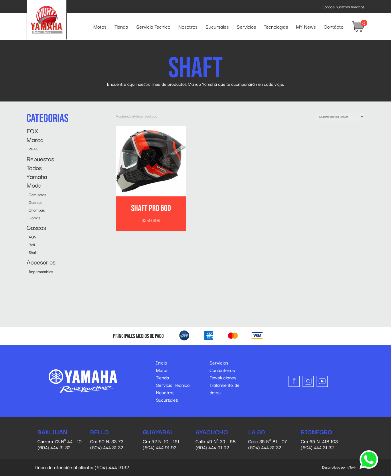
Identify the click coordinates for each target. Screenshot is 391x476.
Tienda (121, 26)
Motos (99, 26)
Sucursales (217, 26)
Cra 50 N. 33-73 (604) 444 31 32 (106, 440)
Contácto (333, 26)
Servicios (246, 26)
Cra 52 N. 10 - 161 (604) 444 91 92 (161, 440)
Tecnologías (276, 26)
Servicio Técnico (153, 26)
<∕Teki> (351, 467)
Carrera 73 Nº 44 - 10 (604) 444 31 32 (59, 440)
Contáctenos (222, 370)
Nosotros (188, 26)
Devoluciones (223, 377)
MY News (306, 26)
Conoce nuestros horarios (343, 6)
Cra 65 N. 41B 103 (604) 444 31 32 (319, 440)
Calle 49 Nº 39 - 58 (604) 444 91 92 (216, 440)
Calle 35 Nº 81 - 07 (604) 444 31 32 (267, 440)
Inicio (161, 362)
